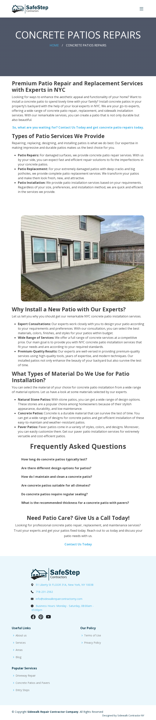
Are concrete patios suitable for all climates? (55, 485)
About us (21, 635)
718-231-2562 (44, 592)
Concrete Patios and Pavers (33, 683)
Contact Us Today (78, 544)
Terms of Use (92, 635)
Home (54, 45)
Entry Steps (22, 690)
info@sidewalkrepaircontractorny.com (59, 599)
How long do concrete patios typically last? (54, 459)
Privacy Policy (92, 642)
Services (21, 642)
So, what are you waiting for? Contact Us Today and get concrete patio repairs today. (78, 127)
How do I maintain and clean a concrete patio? (56, 477)
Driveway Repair (26, 675)
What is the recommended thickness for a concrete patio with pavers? (75, 503)
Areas (19, 650)
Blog (18, 657)
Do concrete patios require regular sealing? (54, 494)
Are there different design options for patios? (56, 468)
